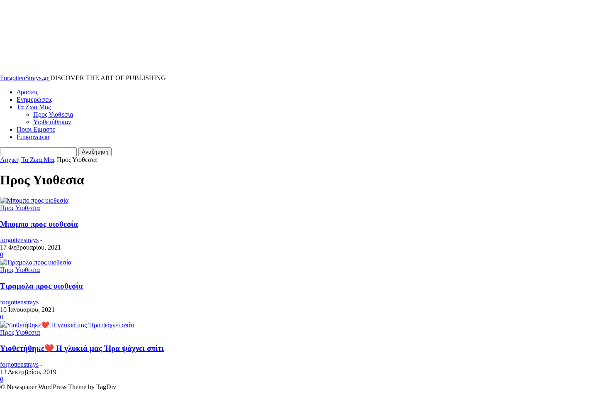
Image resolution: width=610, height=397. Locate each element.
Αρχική (10, 159)
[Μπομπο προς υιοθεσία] (34, 200)
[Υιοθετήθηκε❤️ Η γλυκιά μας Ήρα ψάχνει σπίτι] (67, 324)
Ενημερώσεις (34, 99)
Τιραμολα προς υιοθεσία (41, 286)
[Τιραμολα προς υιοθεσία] (35, 262)
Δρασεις (27, 92)
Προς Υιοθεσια (53, 114)
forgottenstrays (19, 239)
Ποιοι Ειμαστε (36, 129)
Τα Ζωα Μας (34, 106)
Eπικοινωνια (33, 136)
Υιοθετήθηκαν (52, 121)
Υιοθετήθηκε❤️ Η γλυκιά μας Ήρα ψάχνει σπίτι (82, 348)
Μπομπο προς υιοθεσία (39, 224)
